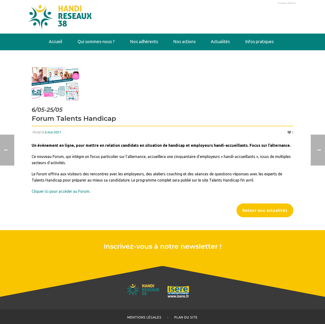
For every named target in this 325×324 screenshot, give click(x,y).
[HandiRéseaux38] (60, 16)
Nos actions (184, 41)
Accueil (55, 41)
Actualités (220, 41)
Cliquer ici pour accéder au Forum (60, 191)
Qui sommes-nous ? (96, 41)
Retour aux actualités (264, 210)
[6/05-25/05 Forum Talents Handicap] (162, 83)
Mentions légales (144, 317)
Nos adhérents (144, 41)
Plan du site (186, 317)
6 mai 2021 (52, 132)
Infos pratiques (259, 41)
